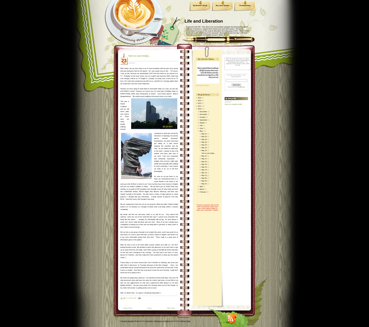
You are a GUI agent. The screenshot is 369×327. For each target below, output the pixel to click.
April (201, 186)
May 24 (204, 147)
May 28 (204, 139)
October (202, 117)
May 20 (204, 161)
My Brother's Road (200, 5)
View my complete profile (233, 104)
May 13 (204, 175)
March (202, 189)
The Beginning (244, 5)
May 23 (204, 150)
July (201, 125)
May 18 (204, 167)
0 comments (130, 298)
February (203, 192)
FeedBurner (241, 87)
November (203, 114)
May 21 (204, 159)
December (203, 111)
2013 (199, 100)
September (203, 120)
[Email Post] (139, 298)
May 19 (204, 164)
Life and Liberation (203, 21)
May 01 (204, 184)
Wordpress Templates (162, 321)
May (201, 131)
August (202, 123)
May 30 (204, 136)
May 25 (204, 145)
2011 (199, 106)
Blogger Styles (185, 321)
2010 (199, 109)
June (201, 128)
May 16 (204, 170)
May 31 (204, 134)
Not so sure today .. (139, 55)
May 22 (204, 156)
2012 (199, 103)
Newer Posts (127, 308)
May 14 (204, 173)
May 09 (204, 178)
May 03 (204, 181)
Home (149, 308)
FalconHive (149, 321)
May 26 (204, 142)
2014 (199, 98)
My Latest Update (222, 5)
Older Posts (171, 308)
